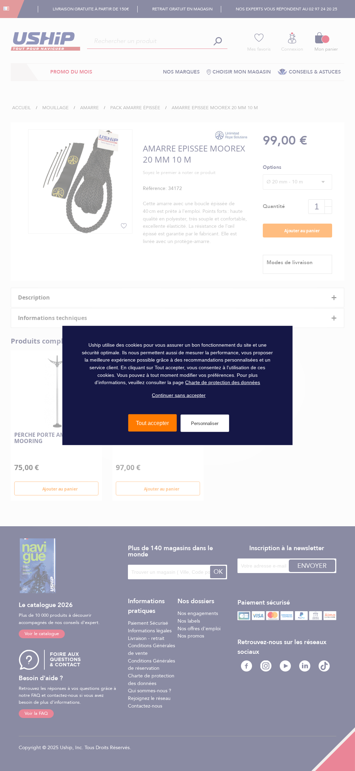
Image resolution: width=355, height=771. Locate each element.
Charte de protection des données (222, 382)
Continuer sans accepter (179, 395)
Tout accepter (152, 423)
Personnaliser (204, 423)
